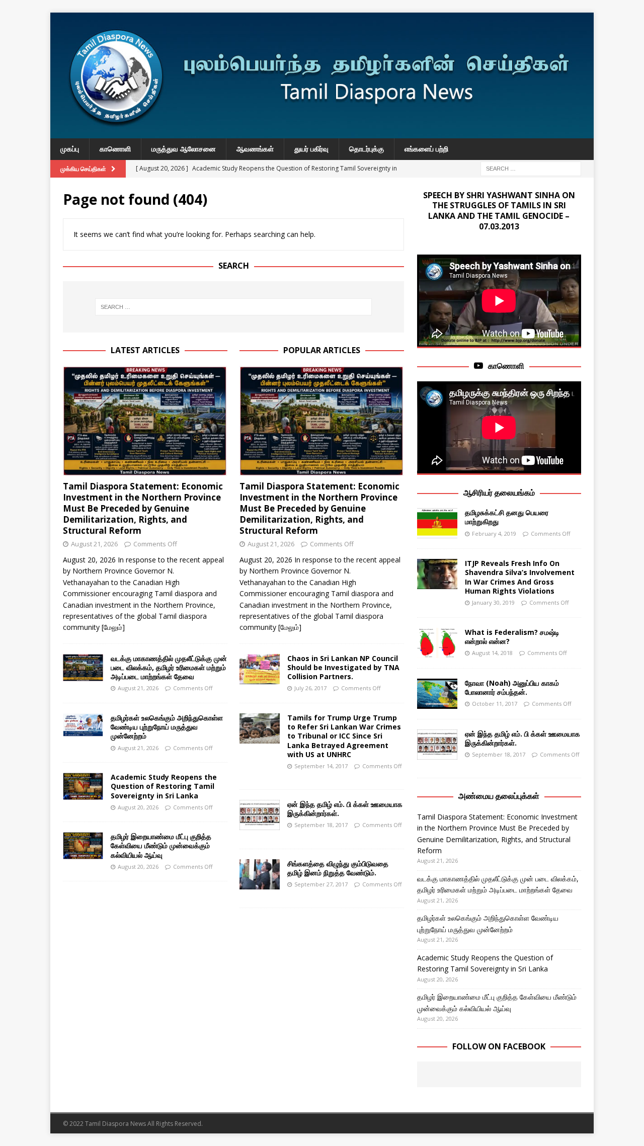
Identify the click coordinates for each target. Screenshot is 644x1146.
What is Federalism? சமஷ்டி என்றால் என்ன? (512, 636)
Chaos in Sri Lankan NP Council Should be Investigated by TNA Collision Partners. (343, 667)
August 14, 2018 (492, 653)
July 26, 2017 (310, 688)
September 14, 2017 (321, 766)
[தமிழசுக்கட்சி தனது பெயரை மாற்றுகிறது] (437, 523)
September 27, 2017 (321, 884)
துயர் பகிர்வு (311, 148)
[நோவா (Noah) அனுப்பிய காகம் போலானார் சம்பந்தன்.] (437, 694)
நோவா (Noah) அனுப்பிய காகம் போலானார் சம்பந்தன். (512, 687)
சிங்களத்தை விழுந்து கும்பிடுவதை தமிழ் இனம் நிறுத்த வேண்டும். (337, 868)
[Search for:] (530, 168)
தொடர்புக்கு (366, 148)
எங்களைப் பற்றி (426, 148)
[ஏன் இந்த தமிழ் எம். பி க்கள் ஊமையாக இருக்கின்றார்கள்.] (259, 815)
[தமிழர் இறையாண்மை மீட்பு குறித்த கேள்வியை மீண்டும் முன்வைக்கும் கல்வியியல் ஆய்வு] (83, 845)
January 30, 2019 (493, 602)
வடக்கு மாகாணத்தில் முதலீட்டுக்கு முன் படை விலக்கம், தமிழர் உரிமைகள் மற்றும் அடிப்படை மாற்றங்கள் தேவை (169, 667)
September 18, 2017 (321, 825)
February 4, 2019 (494, 533)
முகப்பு (69, 148)
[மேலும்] (113, 627)
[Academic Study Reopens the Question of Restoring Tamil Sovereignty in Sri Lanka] (83, 786)
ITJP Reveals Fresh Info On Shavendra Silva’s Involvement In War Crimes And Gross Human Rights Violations (520, 577)
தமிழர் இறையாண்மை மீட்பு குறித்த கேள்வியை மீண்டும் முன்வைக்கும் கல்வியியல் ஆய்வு (161, 845)
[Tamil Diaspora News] (322, 132)
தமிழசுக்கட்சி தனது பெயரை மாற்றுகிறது (506, 517)
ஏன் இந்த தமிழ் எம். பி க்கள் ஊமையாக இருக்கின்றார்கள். (345, 808)
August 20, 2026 (138, 807)
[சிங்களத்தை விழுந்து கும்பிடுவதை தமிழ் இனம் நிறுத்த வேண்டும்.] (259, 874)
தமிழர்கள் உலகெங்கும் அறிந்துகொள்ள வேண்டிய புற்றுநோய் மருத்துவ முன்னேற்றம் (167, 727)
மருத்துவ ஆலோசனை (183, 148)
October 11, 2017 (494, 703)
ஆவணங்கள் (255, 148)
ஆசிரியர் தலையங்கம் (499, 492)
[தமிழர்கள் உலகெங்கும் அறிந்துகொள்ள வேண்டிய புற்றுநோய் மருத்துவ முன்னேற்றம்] (83, 724)
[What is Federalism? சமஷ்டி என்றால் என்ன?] (437, 643)
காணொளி (115, 148)
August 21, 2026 (94, 543)
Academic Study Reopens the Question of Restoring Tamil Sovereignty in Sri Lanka (164, 786)
